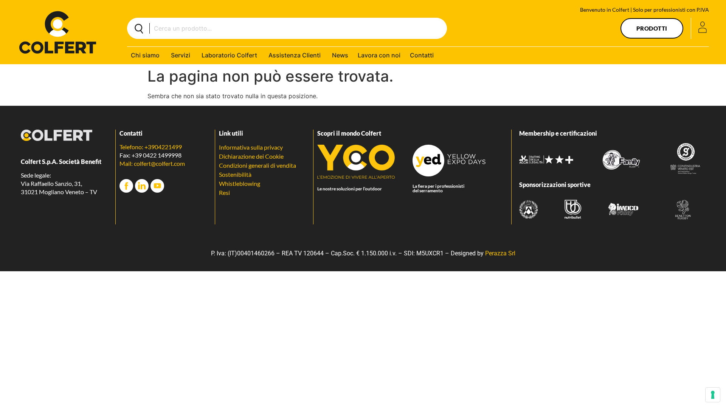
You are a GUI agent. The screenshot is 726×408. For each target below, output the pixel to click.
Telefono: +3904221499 (150, 146)
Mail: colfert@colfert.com (152, 163)
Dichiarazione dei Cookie (251, 156)
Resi (224, 192)
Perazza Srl (500, 253)
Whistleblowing (239, 183)
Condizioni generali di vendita (257, 165)
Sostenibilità (235, 174)
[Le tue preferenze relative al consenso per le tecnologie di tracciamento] (713, 395)
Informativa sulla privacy (251, 147)
